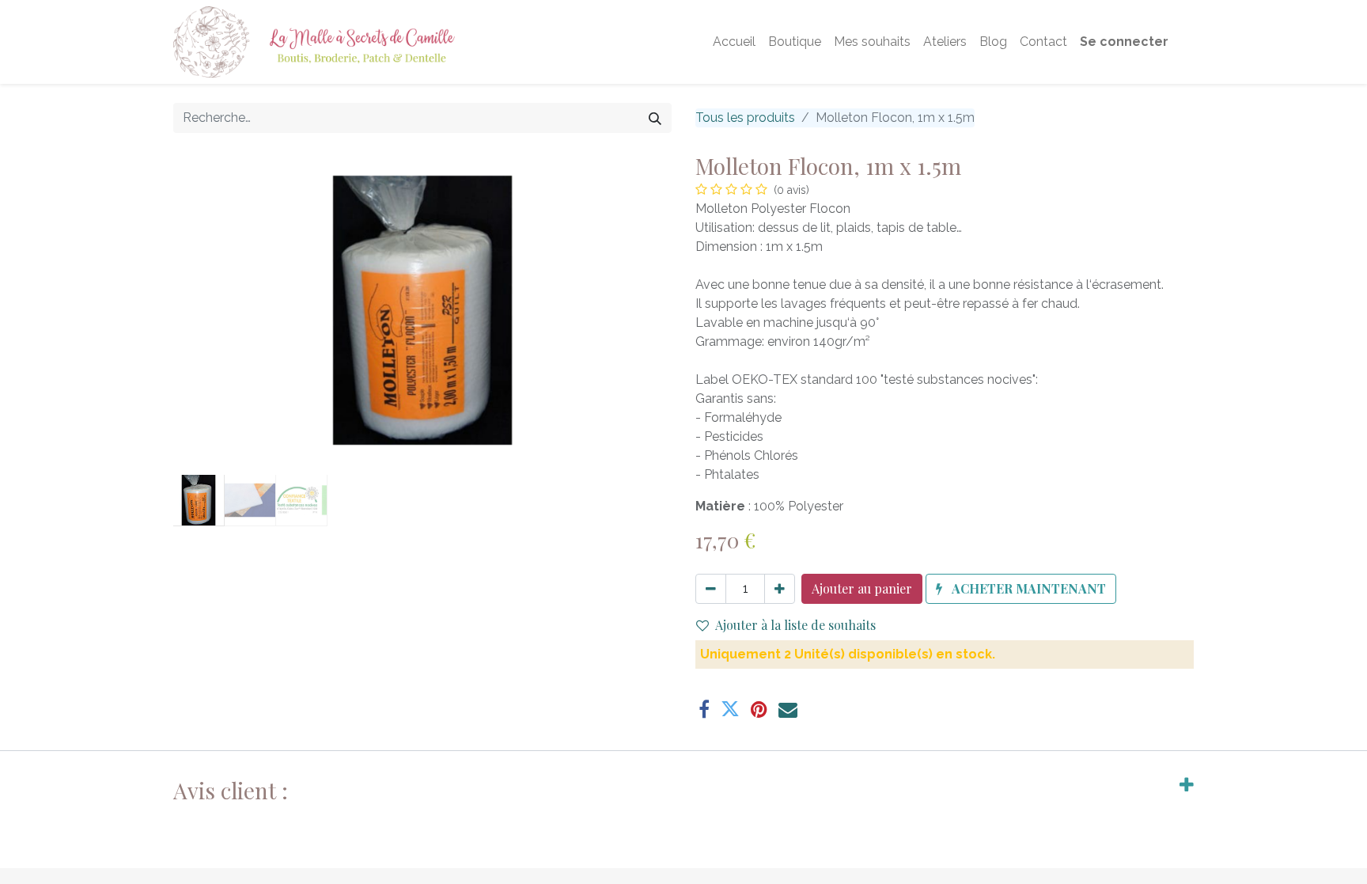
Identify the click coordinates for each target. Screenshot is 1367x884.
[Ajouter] (779, 589)
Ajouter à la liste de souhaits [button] (795, 625)
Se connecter (1124, 41)
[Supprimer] (710, 589)
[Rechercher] (655, 118)
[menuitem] (734, 42)
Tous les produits (745, 117)
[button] (210, 310)
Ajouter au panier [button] (862, 588)
